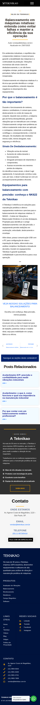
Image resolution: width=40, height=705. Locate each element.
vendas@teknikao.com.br (20, 525)
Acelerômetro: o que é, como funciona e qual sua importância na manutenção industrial (18, 395)
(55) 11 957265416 (20, 534)
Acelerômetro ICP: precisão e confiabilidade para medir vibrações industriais (17, 377)
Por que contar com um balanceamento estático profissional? (14, 413)
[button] (36, 358)
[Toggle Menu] (32, 3)
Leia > (4, 383)
